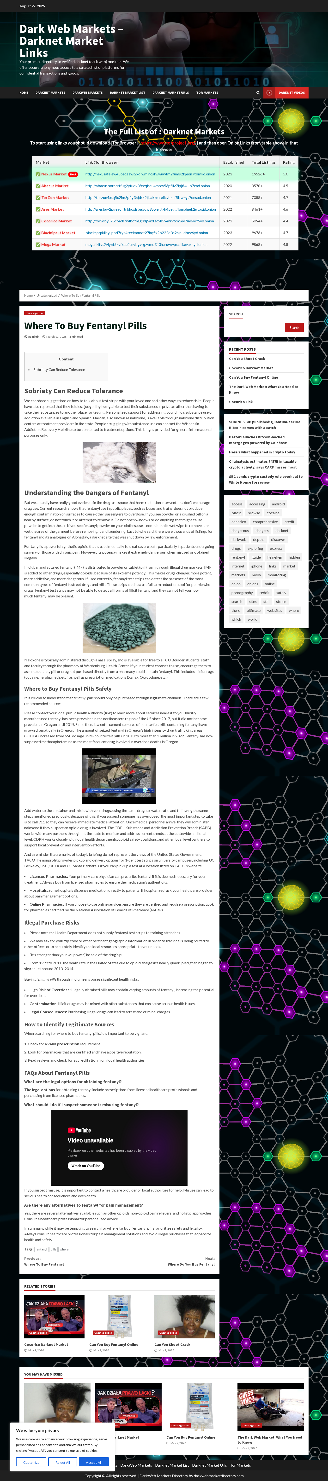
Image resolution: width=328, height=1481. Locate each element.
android (278, 504)
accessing (257, 504)
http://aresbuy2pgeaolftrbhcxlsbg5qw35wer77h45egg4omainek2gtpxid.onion (150, 209)
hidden (294, 557)
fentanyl (41, 1249)
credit (289, 521)
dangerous (240, 530)
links (273, 566)
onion (236, 583)
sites (253, 601)
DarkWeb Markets (88, 92)
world (252, 619)
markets (238, 575)
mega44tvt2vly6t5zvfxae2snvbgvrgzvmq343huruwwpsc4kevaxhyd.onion (146, 244)
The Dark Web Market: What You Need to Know (270, 1407)
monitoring (277, 575)
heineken (274, 557)
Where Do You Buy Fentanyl (191, 1261)
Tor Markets (207, 92)
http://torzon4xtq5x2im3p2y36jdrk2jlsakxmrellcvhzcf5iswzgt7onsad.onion (148, 197)
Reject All (62, 1462)
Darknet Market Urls (170, 92)
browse (254, 512)
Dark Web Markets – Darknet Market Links (71, 40)
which (236, 619)
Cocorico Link (241, 401)
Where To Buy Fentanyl (44, 1261)
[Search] (258, 92)
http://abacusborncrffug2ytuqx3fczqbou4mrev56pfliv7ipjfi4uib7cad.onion (147, 185)
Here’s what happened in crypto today (262, 452)
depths (258, 539)
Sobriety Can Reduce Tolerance (59, 369)
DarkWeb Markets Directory (164, 1475)
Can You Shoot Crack (184, 1316)
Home (23, 92)
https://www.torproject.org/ (168, 142)
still (266, 601)
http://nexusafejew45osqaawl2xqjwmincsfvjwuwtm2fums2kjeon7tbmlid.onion (150, 174)
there (235, 610)
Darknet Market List (127, 92)
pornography (242, 592)
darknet (281, 530)
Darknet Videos (292, 92)
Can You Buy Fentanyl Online (119, 1316)
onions (252, 583)
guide (256, 557)
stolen (281, 601)
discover (278, 539)
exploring (255, 548)
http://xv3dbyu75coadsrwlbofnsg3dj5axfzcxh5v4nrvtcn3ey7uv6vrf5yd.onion (149, 221)
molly (256, 575)
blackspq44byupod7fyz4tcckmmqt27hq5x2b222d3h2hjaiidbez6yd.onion (146, 232)
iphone (256, 566)
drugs (236, 548)
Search (236, 314)
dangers (262, 530)
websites (274, 610)
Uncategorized (34, 313)
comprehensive (265, 521)
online (270, 583)
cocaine (273, 512)
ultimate (254, 610)
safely (281, 592)
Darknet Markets (50, 92)
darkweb (238, 539)
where (64, 1249)
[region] (62, 1447)
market (289, 566)
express (276, 548)
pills (53, 1249)
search (236, 601)
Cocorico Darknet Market (54, 1316)
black (236, 512)
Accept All (94, 1462)
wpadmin (33, 336)
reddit (265, 592)
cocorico (238, 521)
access (237, 504)
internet (237, 566)
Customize (31, 1462)
